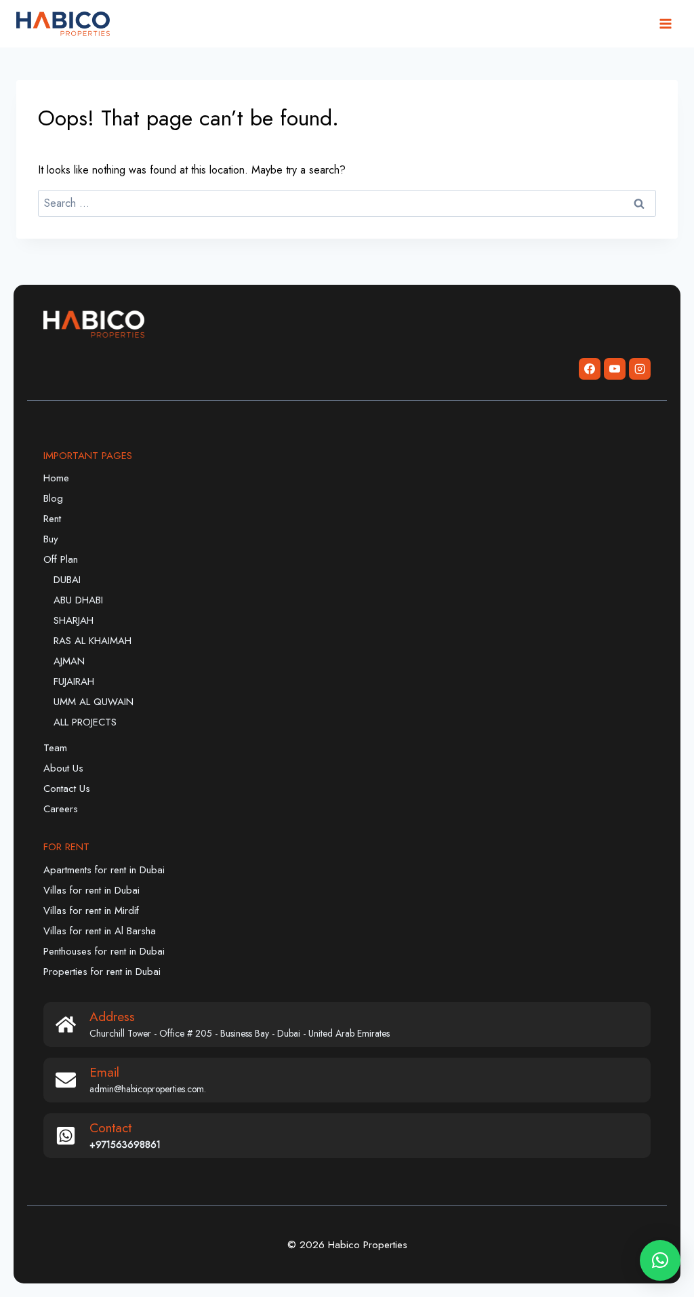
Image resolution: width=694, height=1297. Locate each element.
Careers (60, 808)
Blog (53, 498)
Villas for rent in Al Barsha (99, 930)
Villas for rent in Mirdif (91, 910)
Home (56, 478)
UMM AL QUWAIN (94, 701)
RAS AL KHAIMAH (92, 640)
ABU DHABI (78, 600)
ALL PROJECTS (85, 722)
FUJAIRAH (74, 681)
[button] (660, 1260)
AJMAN (69, 661)
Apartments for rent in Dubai (104, 869)
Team (55, 747)
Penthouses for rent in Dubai (104, 951)
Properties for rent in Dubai (102, 971)
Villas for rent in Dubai (91, 890)
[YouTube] (615, 369)
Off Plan (60, 559)
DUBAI (67, 579)
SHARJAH (74, 620)
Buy (50, 539)
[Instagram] (640, 369)
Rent (52, 518)
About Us (63, 768)
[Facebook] (589, 369)
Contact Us (66, 788)
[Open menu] (665, 23)
